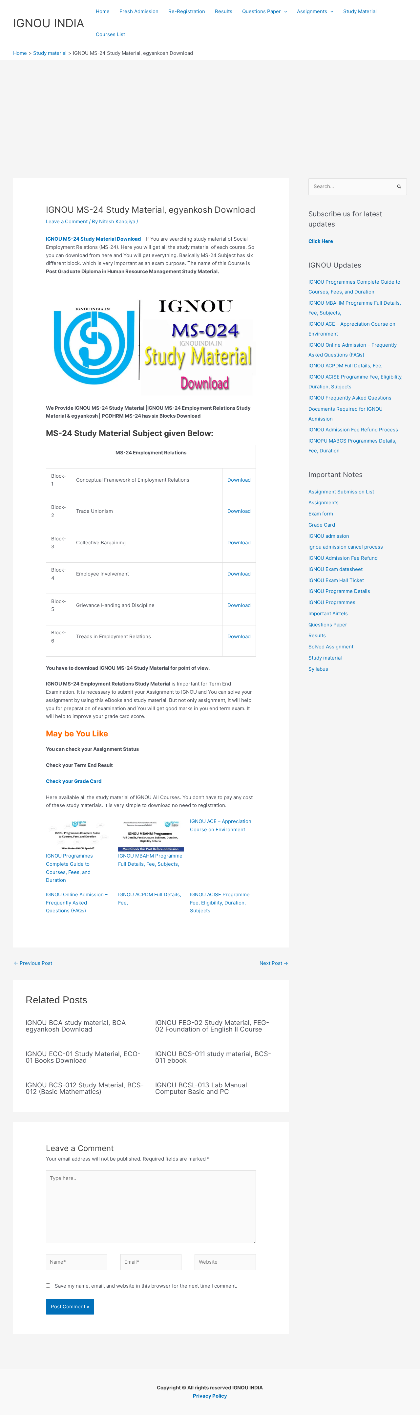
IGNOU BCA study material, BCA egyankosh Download (76, 1026)
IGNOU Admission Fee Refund (343, 558)
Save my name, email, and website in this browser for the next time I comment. (146, 1286)
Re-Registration (186, 11)
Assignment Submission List (341, 492)
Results (223, 11)
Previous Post (33, 963)
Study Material (360, 11)
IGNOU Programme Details (339, 591)
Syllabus (318, 669)
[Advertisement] (210, 109)
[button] (284, 11)
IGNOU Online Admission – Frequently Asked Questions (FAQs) (77, 902)
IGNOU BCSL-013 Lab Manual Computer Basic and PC (201, 1088)
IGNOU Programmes (331, 602)
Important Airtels (328, 613)
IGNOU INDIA (48, 23)
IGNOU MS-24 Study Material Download (94, 239)
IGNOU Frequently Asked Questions (349, 398)
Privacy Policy (210, 1396)
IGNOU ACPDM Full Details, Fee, (345, 365)
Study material (325, 658)
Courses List (110, 34)
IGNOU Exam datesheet (335, 569)
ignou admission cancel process (345, 547)
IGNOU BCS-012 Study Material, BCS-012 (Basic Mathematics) (85, 1088)
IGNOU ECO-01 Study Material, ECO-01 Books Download (83, 1057)
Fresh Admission (138, 11)
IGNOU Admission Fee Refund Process (353, 429)
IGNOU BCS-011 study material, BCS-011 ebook (213, 1057)
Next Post (274, 963)
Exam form (320, 514)
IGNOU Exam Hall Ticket (336, 580)
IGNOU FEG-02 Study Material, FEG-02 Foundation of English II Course (212, 1026)
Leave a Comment (67, 221)
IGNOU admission (328, 536)
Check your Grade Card (76, 781)
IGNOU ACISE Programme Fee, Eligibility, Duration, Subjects (220, 902)
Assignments (312, 11)
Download (239, 480)
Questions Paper (261, 11)
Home (103, 11)
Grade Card (321, 525)
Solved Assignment (330, 646)
